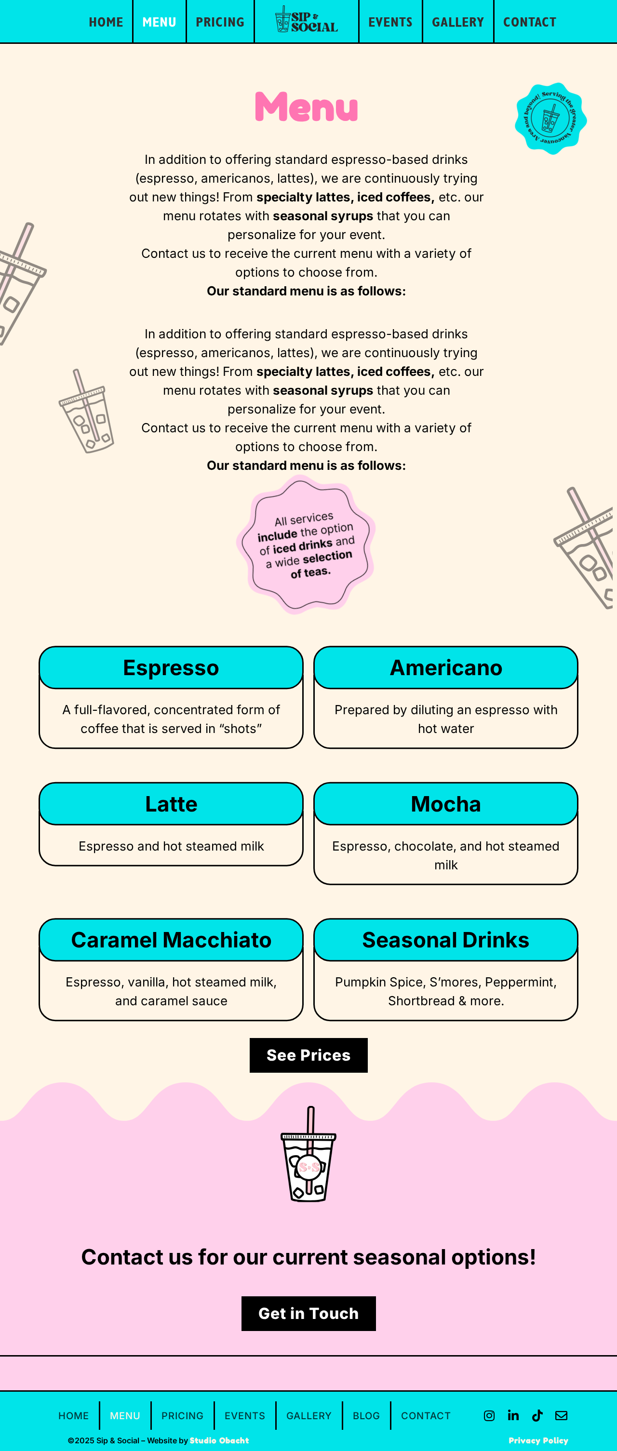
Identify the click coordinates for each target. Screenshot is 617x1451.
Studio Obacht (219, 1440)
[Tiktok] (537, 1416)
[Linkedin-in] (513, 1416)
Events (390, 21)
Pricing (220, 21)
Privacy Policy (539, 1440)
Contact (530, 21)
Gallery (458, 21)
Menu (159, 21)
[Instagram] (489, 1416)
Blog (366, 1416)
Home (106, 21)
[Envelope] (562, 1416)
